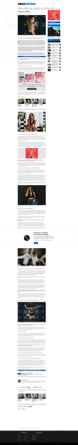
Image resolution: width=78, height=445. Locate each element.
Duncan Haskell (20, 13)
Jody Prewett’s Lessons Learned (53, 35)
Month (55, 41)
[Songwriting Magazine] (31, 4)
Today (49, 41)
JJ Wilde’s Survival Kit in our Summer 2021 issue (31, 56)
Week (52, 41)
